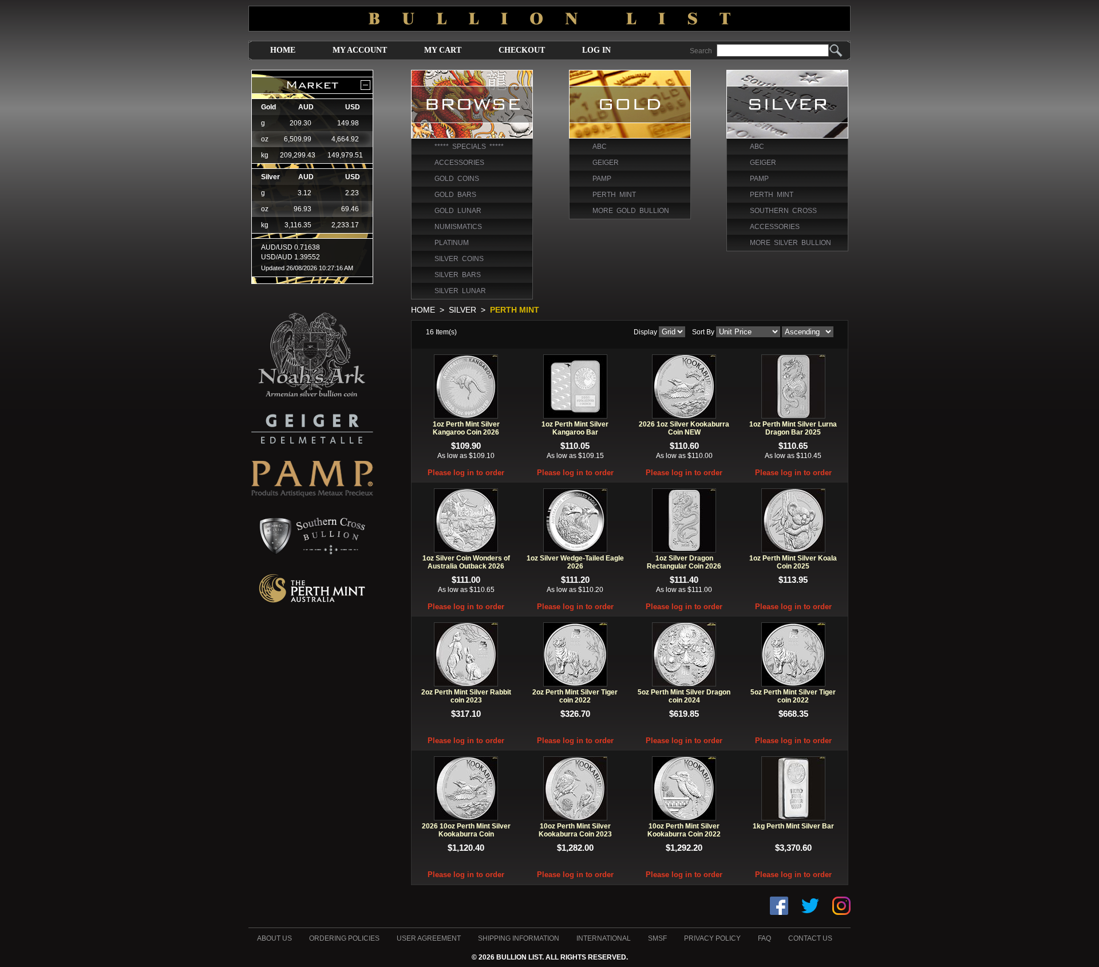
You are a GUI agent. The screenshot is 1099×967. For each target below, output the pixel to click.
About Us (274, 938)
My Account (360, 50)
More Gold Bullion (630, 211)
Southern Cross (783, 211)
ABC (599, 147)
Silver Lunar (460, 291)
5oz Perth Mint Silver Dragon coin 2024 (684, 696)
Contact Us (810, 938)
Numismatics (458, 227)
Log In (596, 50)
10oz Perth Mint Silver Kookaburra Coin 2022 (684, 830)
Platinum (451, 243)
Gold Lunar (457, 211)
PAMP (601, 179)
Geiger (605, 163)
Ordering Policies (344, 938)
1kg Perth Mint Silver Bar (793, 826)
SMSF (657, 938)
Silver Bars (457, 275)
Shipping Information (518, 938)
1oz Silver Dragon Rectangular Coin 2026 (684, 562)
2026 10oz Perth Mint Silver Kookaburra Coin (466, 830)
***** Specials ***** (469, 147)
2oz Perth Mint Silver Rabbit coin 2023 (466, 696)
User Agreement (429, 938)
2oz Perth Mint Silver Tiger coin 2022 (575, 696)
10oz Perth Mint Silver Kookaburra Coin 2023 (575, 830)
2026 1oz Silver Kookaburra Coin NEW (684, 428)
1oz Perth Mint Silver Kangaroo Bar (574, 428)
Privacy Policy (712, 938)
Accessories (459, 163)
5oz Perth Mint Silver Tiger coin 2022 (793, 696)
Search (701, 51)
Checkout (522, 50)
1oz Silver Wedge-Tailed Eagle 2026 (575, 562)
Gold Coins (456, 179)
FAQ (764, 938)
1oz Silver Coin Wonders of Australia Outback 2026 (466, 562)
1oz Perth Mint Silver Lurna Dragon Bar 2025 (793, 428)
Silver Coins (459, 259)
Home (282, 50)
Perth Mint (614, 195)
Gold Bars (455, 195)
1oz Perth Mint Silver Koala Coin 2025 (793, 562)
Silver (462, 309)
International (603, 938)
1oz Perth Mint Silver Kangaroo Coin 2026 (466, 428)
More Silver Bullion (790, 243)
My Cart (442, 50)
